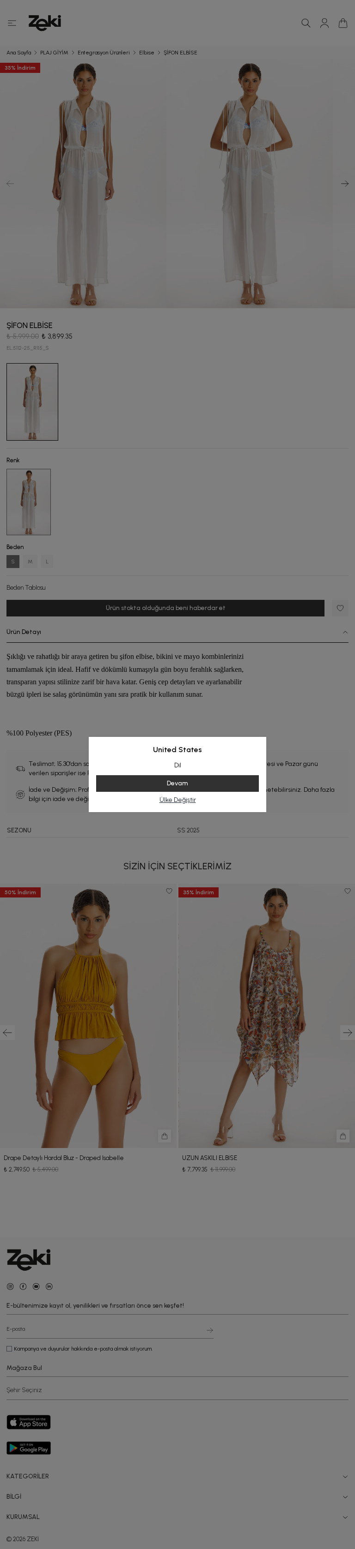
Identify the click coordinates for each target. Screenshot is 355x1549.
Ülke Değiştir (177, 800)
